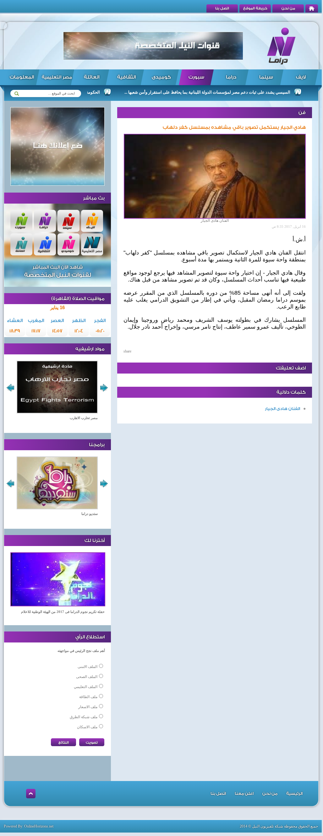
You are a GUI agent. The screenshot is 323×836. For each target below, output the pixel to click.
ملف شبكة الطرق (83, 717)
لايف (301, 77)
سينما (266, 77)
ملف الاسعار (87, 707)
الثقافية (126, 77)
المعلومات (22, 77)
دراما (231, 77)
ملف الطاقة (88, 697)
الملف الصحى (86, 677)
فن (302, 112)
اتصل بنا (222, 8)
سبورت (196, 77)
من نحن (288, 8)
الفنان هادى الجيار (282, 408)
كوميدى (161, 77)
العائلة (91, 77)
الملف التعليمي (85, 687)
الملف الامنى (87, 666)
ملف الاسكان (87, 727)
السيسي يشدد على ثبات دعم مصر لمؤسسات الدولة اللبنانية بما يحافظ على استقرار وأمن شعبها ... (221, 92)
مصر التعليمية (57, 77)
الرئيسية (294, 793)
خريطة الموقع (255, 8)
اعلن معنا (244, 793)
